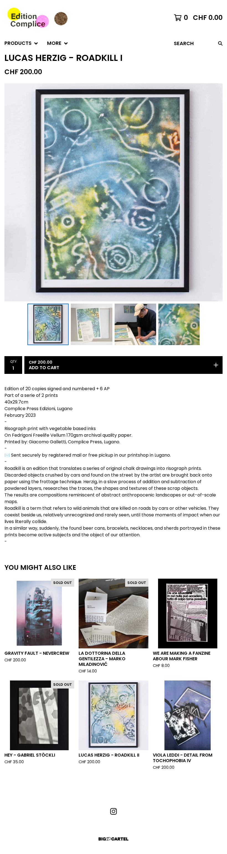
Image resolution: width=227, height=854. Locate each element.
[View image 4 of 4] (179, 324)
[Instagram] (113, 811)
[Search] (220, 43)
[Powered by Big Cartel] (113, 839)
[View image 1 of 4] (48, 324)
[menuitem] (21, 43)
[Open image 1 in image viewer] (113, 192)
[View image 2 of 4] (91, 324)
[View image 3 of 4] (135, 324)
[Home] (36, 17)
